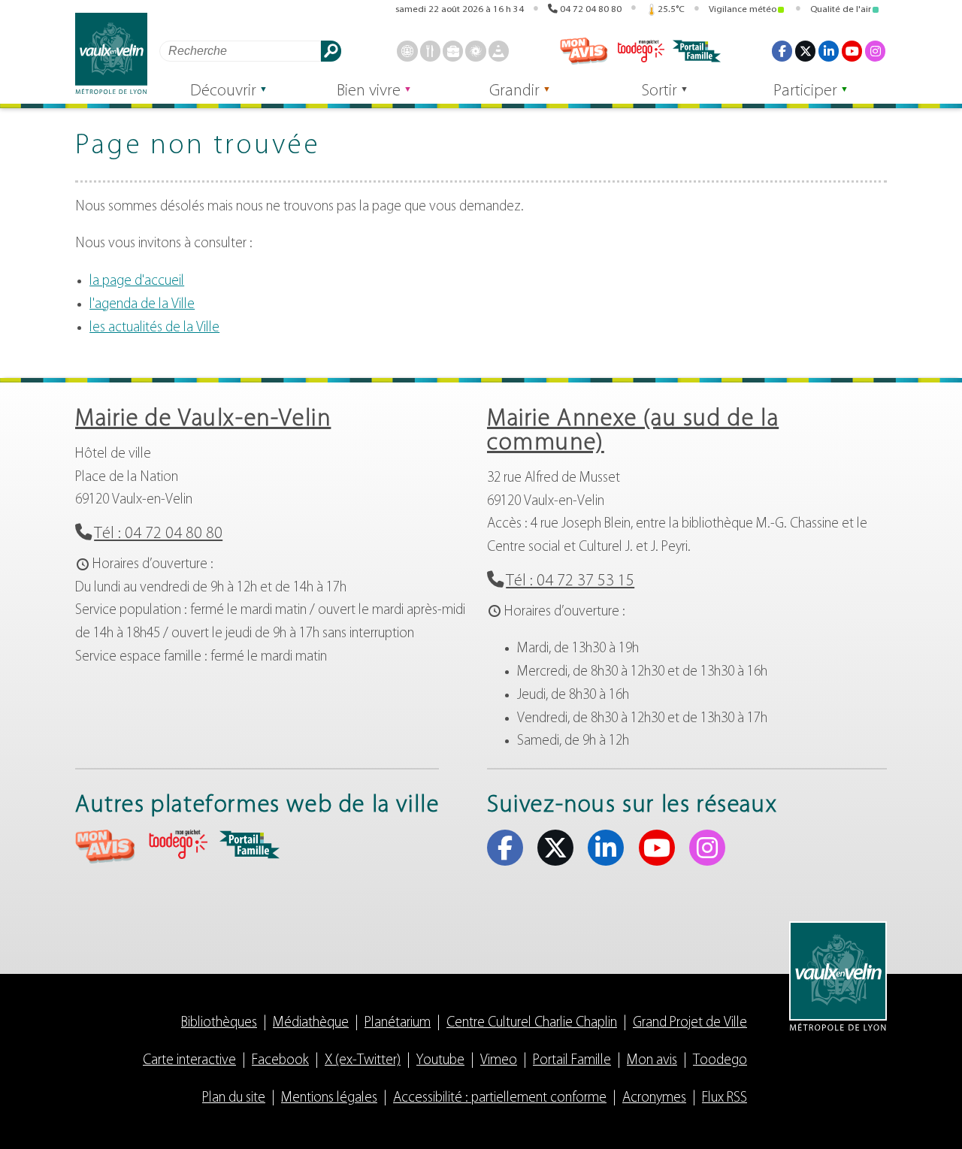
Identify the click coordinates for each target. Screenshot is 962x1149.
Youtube (852, 51)
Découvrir (223, 91)
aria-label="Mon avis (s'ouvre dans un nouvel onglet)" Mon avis (105, 846)
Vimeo (498, 1061)
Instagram (875, 51)
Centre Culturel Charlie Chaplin (531, 1023)
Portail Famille (572, 1061)
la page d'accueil (136, 281)
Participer (805, 91)
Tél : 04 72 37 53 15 (570, 581)
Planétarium (398, 1023)
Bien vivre (369, 91)
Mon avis (584, 51)
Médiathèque (311, 1023)
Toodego (640, 51)
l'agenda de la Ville (142, 305)
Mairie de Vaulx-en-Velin (203, 419)
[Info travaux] (499, 51)
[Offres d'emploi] (453, 51)
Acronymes (654, 1098)
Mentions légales (329, 1098)
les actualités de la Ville (154, 328)
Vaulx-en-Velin (111, 54)
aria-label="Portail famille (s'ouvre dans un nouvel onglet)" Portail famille (249, 845)
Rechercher (331, 51)
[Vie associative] (475, 51)
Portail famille (697, 51)
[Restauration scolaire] (430, 51)
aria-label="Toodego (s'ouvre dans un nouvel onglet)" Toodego (177, 844)
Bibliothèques (219, 1023)
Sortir (659, 91)
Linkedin (828, 51)
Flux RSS (724, 1098)
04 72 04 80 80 (591, 9)
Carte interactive (189, 1061)
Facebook (782, 51)
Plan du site (233, 1098)
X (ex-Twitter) (805, 51)
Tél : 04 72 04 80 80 (158, 534)
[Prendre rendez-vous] (407, 51)
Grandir (514, 91)
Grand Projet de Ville (690, 1023)
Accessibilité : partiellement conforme (500, 1098)
